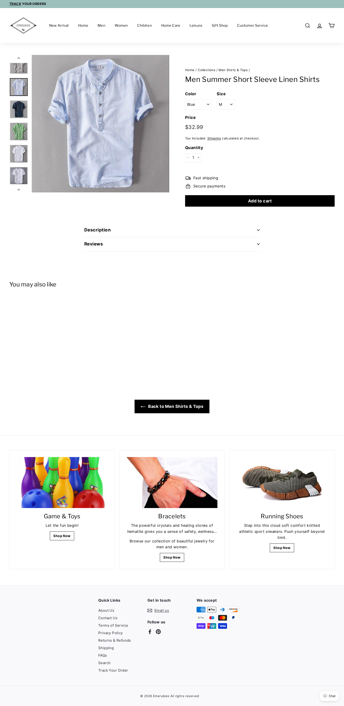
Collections (206, 70)
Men (101, 25)
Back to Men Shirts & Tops (175, 406)
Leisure (196, 25)
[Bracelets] (172, 482)
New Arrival (59, 25)
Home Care (170, 25)
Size (221, 93)
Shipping (214, 138)
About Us (106, 610)
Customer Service (252, 25)
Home (83, 25)
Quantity (194, 147)
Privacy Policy (110, 633)
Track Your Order (113, 670)
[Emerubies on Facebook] (149, 631)
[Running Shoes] (282, 482)
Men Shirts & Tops (233, 70)
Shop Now (61, 536)
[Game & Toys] (62, 482)
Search (104, 663)
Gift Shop (220, 25)
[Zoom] (100, 123)
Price (190, 117)
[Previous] (18, 59)
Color (190, 93)
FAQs (102, 655)
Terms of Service (113, 625)
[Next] (18, 188)
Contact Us (107, 618)
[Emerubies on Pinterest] (158, 631)
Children (144, 25)
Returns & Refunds (114, 640)
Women (121, 25)
